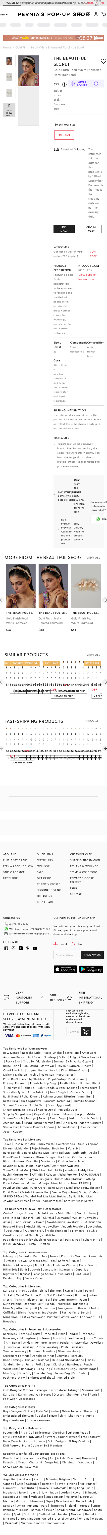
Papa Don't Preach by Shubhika (24, 1079)
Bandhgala (80, 1303)
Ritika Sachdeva (14, 1243)
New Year (31, 1466)
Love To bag (11, 1217)
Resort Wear (87, 1265)
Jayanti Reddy (37, 1070)
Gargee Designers (40, 1179)
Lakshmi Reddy (78, 1432)
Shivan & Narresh (68, 1065)
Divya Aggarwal (59, 1105)
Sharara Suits (91, 1390)
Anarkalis (24, 1256)
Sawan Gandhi (13, 1118)
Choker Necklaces (37, 1359)
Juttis (29, 1364)
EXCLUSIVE (43, 866)
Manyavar (47, 1065)
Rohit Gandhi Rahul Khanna (21, 1096)
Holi (17, 1458)
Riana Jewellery (48, 1226)
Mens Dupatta (12, 1308)
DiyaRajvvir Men (14, 1179)
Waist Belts (10, 1368)
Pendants (66, 1342)
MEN (27, 2)
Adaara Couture (90, 1122)
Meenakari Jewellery (89, 1342)
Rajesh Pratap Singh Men (48, 1148)
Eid (52, 1458)
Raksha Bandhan (68, 1458)
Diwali (7, 1458)
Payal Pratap (57, 1079)
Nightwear (10, 1273)
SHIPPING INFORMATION (85, 860)
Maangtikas (28, 1338)
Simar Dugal (58, 1118)
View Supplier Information (87, 277)
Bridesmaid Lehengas (18, 1265)
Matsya (31, 1118)
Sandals (8, 1364)
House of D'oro (13, 1226)
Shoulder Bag (43, 1373)
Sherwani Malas (88, 1308)
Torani (43, 1118)
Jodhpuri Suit (33, 1303)
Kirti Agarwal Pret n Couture (22, 1445)
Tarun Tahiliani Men (16, 1170)
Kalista (54, 1070)
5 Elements (77, 1230)
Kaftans (63, 1260)
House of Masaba (63, 1114)
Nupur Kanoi (64, 1074)
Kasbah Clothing (83, 1179)
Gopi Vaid (41, 1114)
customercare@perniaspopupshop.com (30, 933)
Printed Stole (66, 1377)
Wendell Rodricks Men (40, 1196)
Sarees (54, 1256)
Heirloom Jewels (46, 1342)
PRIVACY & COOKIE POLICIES (82, 880)
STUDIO (83, 2)
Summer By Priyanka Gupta (72, 1061)
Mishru (34, 1074)
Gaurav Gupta (80, 1092)
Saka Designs (57, 1441)
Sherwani (56, 1290)
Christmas (69, 1462)
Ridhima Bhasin (91, 1083)
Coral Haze (10, 1235)
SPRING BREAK (13, 1196)
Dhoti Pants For (76, 1394)
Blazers (32, 1299)
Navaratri (88, 1458)
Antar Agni (89, 1052)
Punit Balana (77, 1079)
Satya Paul (72, 1052)
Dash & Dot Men (24, 1143)
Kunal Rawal (11, 1157)
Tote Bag (25, 1373)
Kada (80, 1359)
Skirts (23, 1269)
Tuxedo (50, 1303)
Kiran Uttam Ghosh (74, 1070)
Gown (22, 1260)
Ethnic (22, 1312)
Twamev (28, 1157)
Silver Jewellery (68, 1351)
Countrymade (65, 1143)
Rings (61, 1333)
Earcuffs (58, 1338)
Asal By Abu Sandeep (41, 1057)
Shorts (7, 1299)
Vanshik (73, 1148)
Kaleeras (44, 1338)
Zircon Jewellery (47, 1347)
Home (7, 47)
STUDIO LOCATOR (14, 872)
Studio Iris (10, 1127)
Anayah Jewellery (73, 1226)
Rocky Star (13, 1061)
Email (63, 944)
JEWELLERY (44, 2)
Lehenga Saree (43, 1273)
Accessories (47, 1308)
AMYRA (50, 1235)
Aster (6, 1222)
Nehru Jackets (71, 1411)
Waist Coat (24, 1295)
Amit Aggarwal (31, 1100)
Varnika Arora (86, 1213)
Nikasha (69, 1096)
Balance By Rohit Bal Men (74, 1196)
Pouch (88, 1364)
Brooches (9, 1321)
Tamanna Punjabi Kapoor (37, 1127)
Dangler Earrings (43, 1355)
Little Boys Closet (15, 1436)
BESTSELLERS (45, 860)
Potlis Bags (43, 1364)
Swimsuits (66, 1269)
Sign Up (86, 1031)
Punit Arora (38, 1187)
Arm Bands (13, 1342)
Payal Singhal (59, 1092)
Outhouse (63, 1217)
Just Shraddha (91, 1222)
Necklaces (10, 1333)
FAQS (73, 887)
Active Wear (69, 1316)
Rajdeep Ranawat (15, 1083)
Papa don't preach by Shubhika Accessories (32, 1239)
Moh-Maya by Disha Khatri (56, 1213)
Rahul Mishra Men (60, 1187)
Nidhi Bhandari (57, 1230)
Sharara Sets (38, 1260)
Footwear (87, 1316)
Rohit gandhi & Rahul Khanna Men (26, 1152)
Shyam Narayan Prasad (19, 1109)
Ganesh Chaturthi (30, 1462)
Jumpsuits (50, 1269)
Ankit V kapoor (87, 1143)
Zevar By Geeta (34, 1222)
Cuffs (36, 1333)
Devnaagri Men (13, 1165)
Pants (89, 1290)
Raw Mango (11, 1052)
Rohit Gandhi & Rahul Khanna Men (26, 1192)
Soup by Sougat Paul (17, 1114)
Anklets (28, 1342)
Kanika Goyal (47, 1109)
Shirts (43, 1290)
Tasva (7, 1143)
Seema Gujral (89, 1087)
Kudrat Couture (13, 1183)
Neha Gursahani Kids (17, 1441)
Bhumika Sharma (84, 1100)
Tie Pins (39, 1295)
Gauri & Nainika (14, 1070)
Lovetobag (95, 1226)
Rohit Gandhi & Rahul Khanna (57, 1087)
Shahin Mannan (67, 1127)
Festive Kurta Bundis (76, 1312)
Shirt (62, 1415)
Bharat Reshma (13, 1161)
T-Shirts (19, 1299)
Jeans (83, 1299)
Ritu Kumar (13, 1087)
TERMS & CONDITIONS (84, 872)
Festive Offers (34, 1278)
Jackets (35, 1269)
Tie (98, 1316)
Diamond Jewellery (42, 1351)
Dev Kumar (48, 1161)
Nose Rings (10, 1338)
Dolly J (63, 1057)
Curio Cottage (13, 1213)
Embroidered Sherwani (19, 1415)
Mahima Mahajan (15, 1074)
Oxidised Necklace (64, 1359)
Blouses (25, 1273)
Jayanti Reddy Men (16, 1200)
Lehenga (41, 1390)
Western (34, 1312)
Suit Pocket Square (60, 1295)
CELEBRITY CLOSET (48, 883)
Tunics (75, 1260)
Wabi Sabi (79, 1152)
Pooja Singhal (53, 1052)
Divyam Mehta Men (16, 1148)
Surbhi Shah (37, 1105)
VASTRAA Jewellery (85, 1217)
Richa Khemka (44, 1122)
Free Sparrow (90, 1436)
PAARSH (84, 1183)
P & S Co (26, 1432)
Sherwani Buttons (65, 1299)
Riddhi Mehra (69, 1083)
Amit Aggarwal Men (65, 1165)
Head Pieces (75, 1338)
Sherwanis (95, 1256)
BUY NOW (64, 229)
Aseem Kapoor (13, 1131)
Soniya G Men (88, 1192)
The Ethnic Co (66, 1157)
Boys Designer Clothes (18, 1411)
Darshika (32, 1161)
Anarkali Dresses (40, 1394)
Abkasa (51, 1174)
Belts (19, 1364)
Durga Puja (52, 1462)
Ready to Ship (12, 1278)
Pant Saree (82, 1273)
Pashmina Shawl (14, 1377)
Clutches (58, 1364)
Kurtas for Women (73, 1256)
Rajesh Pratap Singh (43, 1083)
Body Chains (94, 1338)
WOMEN (12, 2)
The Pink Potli (32, 1217)
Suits (79, 1290)
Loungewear (66, 1308)
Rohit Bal (29, 1087)
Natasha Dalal (31, 1052)
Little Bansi (42, 1432)
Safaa (28, 1122)
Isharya (30, 1213)
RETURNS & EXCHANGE (84, 866)
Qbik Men (38, 1170)
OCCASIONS (44, 895)
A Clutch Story (34, 1230)
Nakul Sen (47, 1074)
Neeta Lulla (10, 1100)
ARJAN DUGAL (90, 1174)
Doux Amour (14, 1230)
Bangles (73, 1333)
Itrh (58, 1122)
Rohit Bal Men (61, 1152)
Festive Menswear (32, 1316)
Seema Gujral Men (64, 1192)
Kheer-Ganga (45, 1157)
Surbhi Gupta (90, 1118)
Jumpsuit (31, 1308)
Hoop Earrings (13, 1359)
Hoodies (80, 1295)
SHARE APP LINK (92, 954)
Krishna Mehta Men (71, 1161)
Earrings (25, 1333)
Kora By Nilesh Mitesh (78, 1200)
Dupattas (82, 1269)
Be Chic (92, 1230)
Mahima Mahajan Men (42, 1183)
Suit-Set (45, 1299)
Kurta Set (9, 1394)
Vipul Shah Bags (32, 1235)
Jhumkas (63, 1355)
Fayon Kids (10, 1432)
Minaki (30, 1226)
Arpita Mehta (86, 1114)
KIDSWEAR (64, 2)
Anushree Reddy (14, 1057)
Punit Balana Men (38, 1165)
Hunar (17, 1222)
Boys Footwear (13, 1420)
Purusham (85, 1157)
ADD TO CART (91, 229)
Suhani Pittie (91, 1239)
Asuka (93, 1152)
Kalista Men (62, 1179)
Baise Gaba (11, 1065)
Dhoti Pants (43, 1265)
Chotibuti (59, 1432)
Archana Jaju (12, 1122)
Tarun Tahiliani (37, 1092)
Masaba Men (68, 1183)
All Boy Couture (78, 1441)
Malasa (74, 1118)
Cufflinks (9, 1312)
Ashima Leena (52, 1096)
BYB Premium (53, 1445)
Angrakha (64, 1303)
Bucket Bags (87, 1368)
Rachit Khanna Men (16, 1174)
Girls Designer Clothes (18, 1390)
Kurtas (69, 1290)
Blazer (53, 1415)
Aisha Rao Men (68, 1174)
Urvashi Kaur (88, 1127)
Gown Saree (63, 1273)
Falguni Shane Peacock (86, 1057)
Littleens (40, 1441)
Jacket (41, 1415)
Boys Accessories (38, 1420)
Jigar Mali (70, 1122)
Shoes (91, 1359)
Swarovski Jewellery (20, 1347)
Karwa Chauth (13, 1466)
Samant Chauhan (15, 1105)
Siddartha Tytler (14, 1092)
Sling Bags (45, 1368)
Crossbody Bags (65, 1368)
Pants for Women (64, 1265)
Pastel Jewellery (72, 1347)
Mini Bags (10, 1373)
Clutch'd (48, 1217)
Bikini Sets (10, 1269)
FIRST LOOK (98, 3)
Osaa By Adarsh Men (37, 1061)
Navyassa (35, 1436)
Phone (81, 944)
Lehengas (9, 1256)
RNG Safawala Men (87, 1187)
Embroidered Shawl (41, 1377)
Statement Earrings (16, 1355)
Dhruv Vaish (46, 1143)
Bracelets (49, 1333)
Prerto (32, 1243)
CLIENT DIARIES (46, 901)
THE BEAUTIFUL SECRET (70, 61)
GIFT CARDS (44, 878)
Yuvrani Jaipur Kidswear (62, 1436)
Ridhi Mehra (30, 1065)
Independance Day (34, 1458)
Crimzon (44, 1243)
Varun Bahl (84, 1096)
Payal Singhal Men (15, 1187)
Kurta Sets (40, 1256)
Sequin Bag (62, 1373)
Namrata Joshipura (57, 1100)
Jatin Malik (54, 1170)
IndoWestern (50, 1312)
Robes (93, 1295)
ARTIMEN (37, 1174)
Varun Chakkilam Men (47, 1200)
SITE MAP (76, 893)
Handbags (74, 1364)
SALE (40, 872)
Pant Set (52, 1316)
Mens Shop (10, 1316)
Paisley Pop (73, 1239)
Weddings (85, 1462)
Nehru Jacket (28, 1290)
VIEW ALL (93, 557)
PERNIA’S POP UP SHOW (18, 866)
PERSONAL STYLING (49, 889)
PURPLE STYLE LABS (15, 860)
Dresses (11, 1260)
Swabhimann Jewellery (63, 1222)
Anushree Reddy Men (79, 1170)
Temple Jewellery (14, 1351)
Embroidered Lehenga (65, 1390)
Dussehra (9, 1462)
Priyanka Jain (67, 1109)
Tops (52, 1260)
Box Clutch (79, 1373)
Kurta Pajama (12, 1303)
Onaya (87, 1065)
